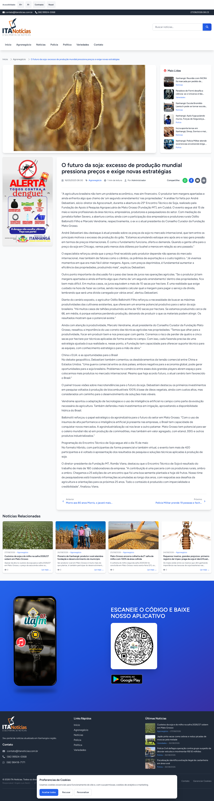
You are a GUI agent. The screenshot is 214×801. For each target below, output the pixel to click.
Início (8, 44)
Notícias (40, 44)
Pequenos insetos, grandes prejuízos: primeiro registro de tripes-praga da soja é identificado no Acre (186, 559)
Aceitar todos (49, 792)
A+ (20, 4)
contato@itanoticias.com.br (22, 751)
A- (28, 4)
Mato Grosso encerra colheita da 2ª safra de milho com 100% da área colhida (132, 557)
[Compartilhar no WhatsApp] (185, 180)
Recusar (66, 792)
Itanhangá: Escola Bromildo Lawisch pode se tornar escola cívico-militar (190, 106)
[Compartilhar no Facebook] (191, 180)
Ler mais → (46, 570)
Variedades (82, 44)
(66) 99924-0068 (46, 12)
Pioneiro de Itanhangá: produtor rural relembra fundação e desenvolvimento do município (80, 557)
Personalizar (83, 792)
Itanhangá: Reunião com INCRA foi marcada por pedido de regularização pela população (191, 81)
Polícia (54, 44)
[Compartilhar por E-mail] (197, 180)
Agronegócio (23, 44)
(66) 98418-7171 (16, 762)
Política (67, 44)
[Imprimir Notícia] (203, 180)
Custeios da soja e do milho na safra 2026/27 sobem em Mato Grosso (27, 557)
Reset (51, 5)
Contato (98, 44)
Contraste (39, 5)
